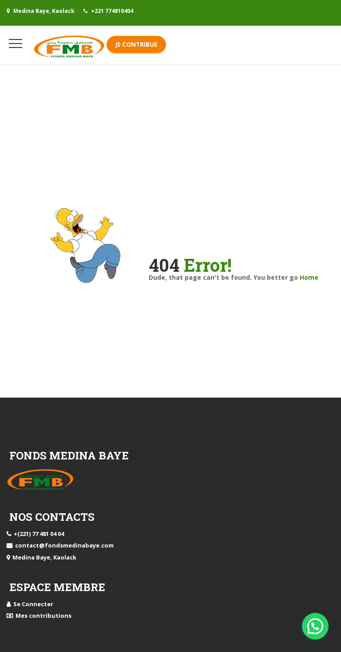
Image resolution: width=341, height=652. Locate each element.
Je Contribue (136, 44)
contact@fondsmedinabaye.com (63, 545)
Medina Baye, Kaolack (43, 557)
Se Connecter (32, 604)
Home (309, 277)
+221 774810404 (112, 11)
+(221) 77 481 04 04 (37, 534)
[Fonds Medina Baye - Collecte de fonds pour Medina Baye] (70, 46)
